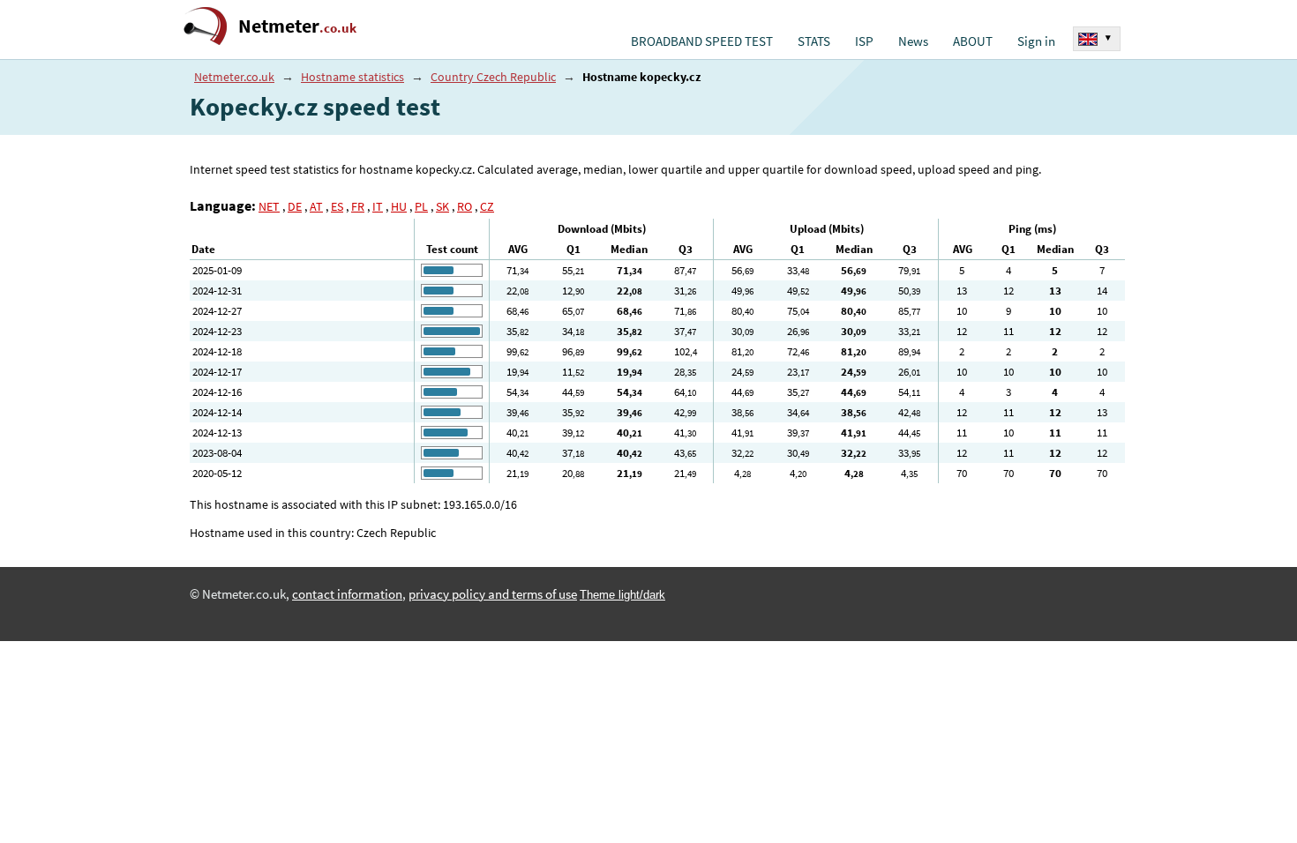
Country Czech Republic (493, 77)
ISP (864, 41)
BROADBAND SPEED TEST (702, 41)
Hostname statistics (352, 77)
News (913, 41)
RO (464, 206)
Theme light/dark (622, 594)
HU (399, 206)
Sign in (1036, 41)
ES (337, 206)
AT (316, 206)
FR (357, 206)
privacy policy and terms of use (493, 594)
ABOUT (973, 41)
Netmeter (297, 26)
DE (295, 206)
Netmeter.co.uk (234, 77)
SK (442, 206)
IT (377, 206)
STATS (814, 41)
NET (269, 206)
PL (421, 206)
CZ (487, 206)
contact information (347, 594)
